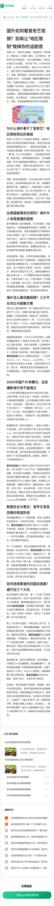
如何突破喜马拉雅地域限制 (19, 783)
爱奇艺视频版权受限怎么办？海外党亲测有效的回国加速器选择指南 (30, 843)
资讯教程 (50, 8)
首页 (17, 17)
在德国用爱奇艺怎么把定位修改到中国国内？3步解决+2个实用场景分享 (30, 818)
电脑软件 (25, 8)
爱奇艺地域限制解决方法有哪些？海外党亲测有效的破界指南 (30, 849)
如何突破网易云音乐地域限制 (19, 759)
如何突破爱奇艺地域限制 (18, 777)
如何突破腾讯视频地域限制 (18, 742)
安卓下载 (33, 8)
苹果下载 (41, 8)
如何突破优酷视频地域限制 (19, 789)
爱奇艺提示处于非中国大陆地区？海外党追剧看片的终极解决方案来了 (30, 861)
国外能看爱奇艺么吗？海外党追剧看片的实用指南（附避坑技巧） (30, 836)
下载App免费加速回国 (27, 895)
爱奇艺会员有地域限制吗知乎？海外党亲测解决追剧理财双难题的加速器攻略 (30, 830)
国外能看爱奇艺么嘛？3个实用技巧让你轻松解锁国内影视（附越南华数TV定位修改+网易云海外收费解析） (30, 824)
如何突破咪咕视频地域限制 (19, 795)
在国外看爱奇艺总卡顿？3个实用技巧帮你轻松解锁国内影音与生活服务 (30, 855)
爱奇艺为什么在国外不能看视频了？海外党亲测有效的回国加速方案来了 (30, 868)
